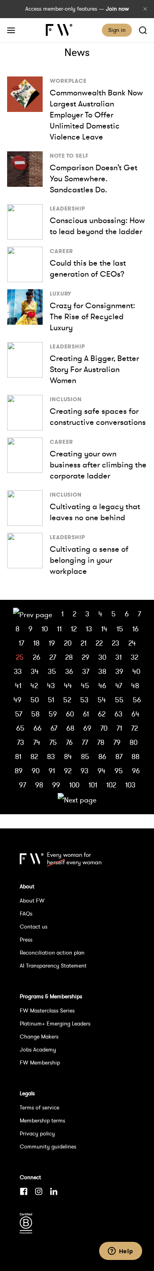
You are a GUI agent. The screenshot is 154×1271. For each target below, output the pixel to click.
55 (119, 699)
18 (36, 643)
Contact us (33, 926)
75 (53, 742)
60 (70, 713)
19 (52, 643)
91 (52, 770)
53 (84, 699)
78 (100, 742)
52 (67, 699)
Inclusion (66, 399)
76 (69, 742)
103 (130, 784)
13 (89, 628)
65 (20, 728)
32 (134, 657)
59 (53, 713)
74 (36, 742)
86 (102, 756)
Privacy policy (37, 1133)
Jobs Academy (38, 1049)
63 (118, 713)
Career (61, 251)
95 (119, 770)
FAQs (26, 913)
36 (69, 671)
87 (118, 756)
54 (102, 699)
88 (135, 756)
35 (52, 671)
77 (85, 742)
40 (136, 671)
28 (69, 657)
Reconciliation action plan (52, 952)
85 (85, 756)
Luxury (60, 293)
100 (74, 784)
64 (135, 713)
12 (74, 628)
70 (103, 728)
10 (44, 628)
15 (119, 628)
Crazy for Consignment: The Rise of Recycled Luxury (92, 316)
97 (22, 784)
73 (20, 742)
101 (92, 784)
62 (101, 713)
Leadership (67, 208)
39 (119, 671)
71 (119, 728)
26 (36, 657)
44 (68, 685)
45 (85, 685)
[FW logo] (31, 859)
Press (26, 939)
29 (85, 657)
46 (102, 685)
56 (137, 699)
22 (99, 643)
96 (136, 770)
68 (70, 728)
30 (102, 657)
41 (18, 685)
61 (86, 713)
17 (21, 643)
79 (116, 742)
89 (19, 770)
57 (18, 713)
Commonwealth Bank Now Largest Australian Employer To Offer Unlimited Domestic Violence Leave (96, 114)
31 (118, 657)
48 (135, 685)
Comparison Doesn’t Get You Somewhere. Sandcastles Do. (93, 178)
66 (37, 728)
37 (85, 671)
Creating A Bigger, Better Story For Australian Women (94, 369)
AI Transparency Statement (53, 965)
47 (118, 685)
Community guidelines (48, 1146)
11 (59, 628)
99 (56, 784)
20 (67, 643)
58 (35, 713)
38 (102, 671)
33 (18, 671)
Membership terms (42, 1120)
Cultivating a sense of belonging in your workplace (89, 560)
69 (87, 728)
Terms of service (39, 1107)
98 (39, 784)
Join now (117, 8)
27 (52, 657)
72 (134, 728)
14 (104, 628)
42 (34, 685)
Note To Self (69, 155)
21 (83, 643)
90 (35, 770)
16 (135, 628)
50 (34, 699)
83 (51, 756)
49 (17, 699)
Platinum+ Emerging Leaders (55, 1023)
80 (133, 742)
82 (34, 756)
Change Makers (39, 1036)
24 (132, 643)
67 (54, 728)
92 (67, 770)
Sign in (117, 29)
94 (101, 770)
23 (115, 643)
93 (84, 770)
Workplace (68, 80)
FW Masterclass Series (47, 1010)
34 (35, 671)
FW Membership (40, 1062)
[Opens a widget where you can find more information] (120, 1252)
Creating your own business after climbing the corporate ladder (98, 464)
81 (18, 756)
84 (68, 756)
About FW (32, 900)
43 (51, 685)
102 (111, 784)
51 (51, 699)
